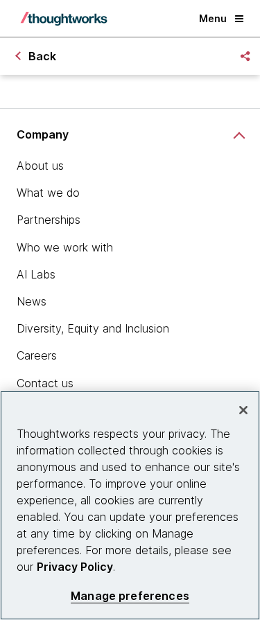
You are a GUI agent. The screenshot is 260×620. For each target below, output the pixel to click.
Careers (37, 355)
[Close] (243, 410)
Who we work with (65, 247)
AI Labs (36, 274)
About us (40, 165)
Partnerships (48, 220)
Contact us (45, 383)
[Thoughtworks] (64, 19)
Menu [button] (213, 18)
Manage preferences (130, 596)
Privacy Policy (75, 567)
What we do (48, 193)
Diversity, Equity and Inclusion (93, 328)
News (31, 301)
